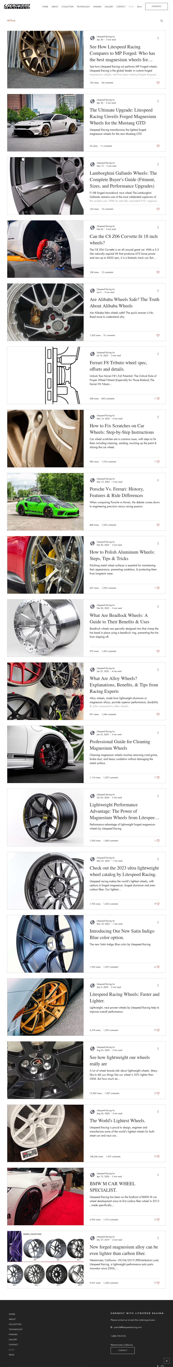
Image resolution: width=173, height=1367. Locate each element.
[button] (161, 21)
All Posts (11, 20)
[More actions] (159, 38)
